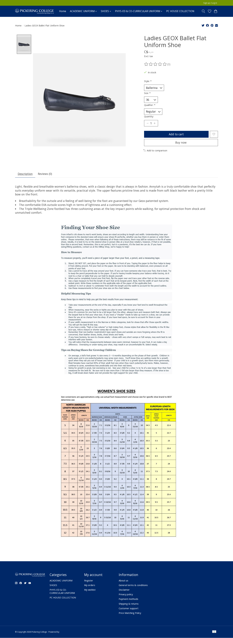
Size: (147, 93)
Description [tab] (25, 174)
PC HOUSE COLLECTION (180, 11)
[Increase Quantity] (154, 123)
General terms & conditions (133, 585)
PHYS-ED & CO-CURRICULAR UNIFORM (62, 591)
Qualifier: (149, 105)
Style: (148, 81)
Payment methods (128, 598)
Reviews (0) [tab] (45, 174)
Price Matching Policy (130, 612)
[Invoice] (214, 632)
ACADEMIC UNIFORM (61, 580)
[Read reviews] (155, 64)
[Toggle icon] (203, 11)
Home (62, 11)
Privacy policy (126, 594)
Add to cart (176, 134)
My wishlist (90, 589)
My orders (89, 585)
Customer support (128, 608)
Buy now (181, 142)
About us (123, 580)
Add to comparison (157, 150)
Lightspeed (65, 632)
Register (88, 580)
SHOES (53, 585)
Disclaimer (124, 589)
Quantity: (149, 116)
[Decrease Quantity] (147, 123)
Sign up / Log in (210, 3)
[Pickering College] (34, 11)
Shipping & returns (129, 603)
